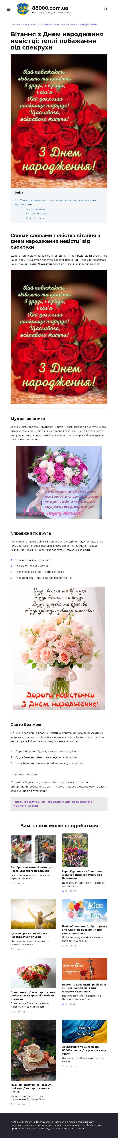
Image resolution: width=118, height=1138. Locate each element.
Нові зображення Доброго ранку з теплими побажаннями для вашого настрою (84, 930)
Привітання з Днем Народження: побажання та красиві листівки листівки (33, 996)
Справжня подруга (37, 213)
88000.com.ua (50, 8)
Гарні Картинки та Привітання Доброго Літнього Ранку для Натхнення (82, 875)
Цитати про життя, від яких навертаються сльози (30, 935)
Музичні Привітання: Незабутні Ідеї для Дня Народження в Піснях (32, 1088)
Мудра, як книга (35, 209)
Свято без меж (35, 218)
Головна (15, 25)
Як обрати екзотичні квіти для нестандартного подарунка (32, 869)
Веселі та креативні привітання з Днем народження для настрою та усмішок (84, 988)
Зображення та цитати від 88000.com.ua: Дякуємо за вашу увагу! (84, 1050)
